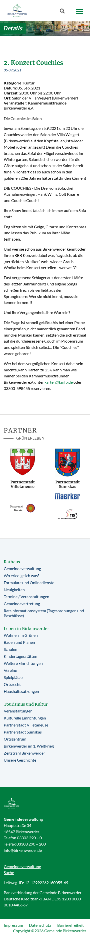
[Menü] (79, 11)
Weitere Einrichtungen (23, 663)
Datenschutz (40, 925)
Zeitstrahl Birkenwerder (24, 753)
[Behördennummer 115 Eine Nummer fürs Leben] (67, 514)
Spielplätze (13, 677)
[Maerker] (67, 495)
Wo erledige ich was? (21, 575)
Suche (9, 872)
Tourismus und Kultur (26, 704)
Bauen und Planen (19, 642)
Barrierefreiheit (70, 925)
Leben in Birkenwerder (26, 628)
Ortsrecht (12, 684)
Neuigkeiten (14, 589)
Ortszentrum (15, 739)
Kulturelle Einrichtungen (25, 717)
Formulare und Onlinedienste (29, 582)
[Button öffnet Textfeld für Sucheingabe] (64, 12)
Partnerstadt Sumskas (23, 731)
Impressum (13, 925)
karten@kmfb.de (58, 382)
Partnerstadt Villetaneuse (26, 724)
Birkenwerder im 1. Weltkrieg (29, 746)
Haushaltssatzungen (21, 691)
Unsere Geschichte (20, 760)
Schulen (10, 649)
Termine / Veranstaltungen (26, 596)
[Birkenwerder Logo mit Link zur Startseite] (17, 10)
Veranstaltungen (18, 710)
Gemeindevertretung (22, 603)
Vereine (10, 670)
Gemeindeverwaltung (22, 568)
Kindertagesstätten (20, 656)
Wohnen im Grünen (21, 635)
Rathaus (12, 561)
